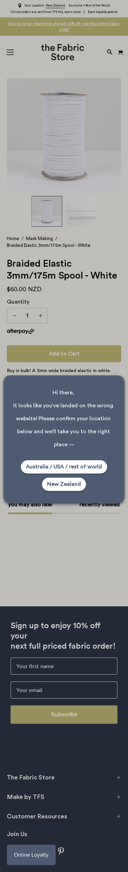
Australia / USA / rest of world (64, 466)
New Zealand (64, 484)
